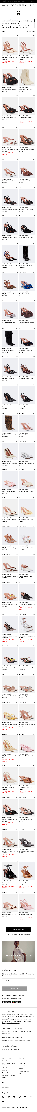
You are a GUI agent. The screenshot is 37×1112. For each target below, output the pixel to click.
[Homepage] (18, 5)
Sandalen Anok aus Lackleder (11, 882)
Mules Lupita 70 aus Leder (10, 149)
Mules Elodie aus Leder (9, 322)
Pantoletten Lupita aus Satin (10, 914)
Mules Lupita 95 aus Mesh (26, 149)
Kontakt (4, 1060)
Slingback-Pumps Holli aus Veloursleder (14, 294)
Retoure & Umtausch (8, 1073)
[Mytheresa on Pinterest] (14, 1096)
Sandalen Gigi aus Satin (26, 819)
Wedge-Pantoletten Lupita (27, 463)
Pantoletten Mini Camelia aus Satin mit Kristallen (16, 519)
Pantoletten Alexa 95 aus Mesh (11, 117)
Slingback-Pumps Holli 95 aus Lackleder (14, 57)
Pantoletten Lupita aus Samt (27, 294)
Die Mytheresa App (24, 1060)
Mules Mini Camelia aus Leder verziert (13, 576)
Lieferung (5, 1070)
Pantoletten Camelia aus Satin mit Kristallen (15, 819)
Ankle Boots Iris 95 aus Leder (27, 89)
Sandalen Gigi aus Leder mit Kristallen (13, 696)
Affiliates (21, 1074)
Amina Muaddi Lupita (13, 1023)
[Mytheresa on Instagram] (20, 1096)
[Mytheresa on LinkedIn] (3, 1096)
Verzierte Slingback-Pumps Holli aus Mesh (14, 209)
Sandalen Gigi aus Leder (9, 724)
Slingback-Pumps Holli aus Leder (12, 378)
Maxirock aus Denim (8, 350)
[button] (17, 36)
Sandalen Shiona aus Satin (27, 787)
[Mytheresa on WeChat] (3, 1101)
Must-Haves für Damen (20, 1019)
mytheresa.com (22, 1107)
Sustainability (23, 1063)
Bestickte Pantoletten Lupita (10, 491)
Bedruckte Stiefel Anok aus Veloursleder (14, 435)
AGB (3, 1082)
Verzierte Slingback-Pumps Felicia (12, 636)
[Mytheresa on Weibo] (30, 1096)
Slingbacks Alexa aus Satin (10, 237)
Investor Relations (24, 1071)
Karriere (21, 1068)
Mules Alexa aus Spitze (26, 519)
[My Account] (30, 5)
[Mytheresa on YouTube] (25, 1096)
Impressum (5, 1087)
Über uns (21, 1058)
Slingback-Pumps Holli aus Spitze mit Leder (15, 787)
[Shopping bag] (34, 5)
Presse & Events (23, 1066)
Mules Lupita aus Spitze (26, 491)
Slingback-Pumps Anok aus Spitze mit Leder (15, 756)
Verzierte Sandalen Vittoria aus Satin (13, 604)
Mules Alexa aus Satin (8, 181)
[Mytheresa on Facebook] (9, 1096)
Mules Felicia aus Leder (26, 576)
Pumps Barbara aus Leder (9, 406)
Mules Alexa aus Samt (25, 350)
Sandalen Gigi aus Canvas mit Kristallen (14, 851)
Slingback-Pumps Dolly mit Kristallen (13, 548)
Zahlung (4, 1067)
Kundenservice (6, 1058)
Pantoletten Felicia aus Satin (27, 604)
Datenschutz (6, 1085)
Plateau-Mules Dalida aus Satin (11, 89)
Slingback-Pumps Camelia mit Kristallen (14, 265)
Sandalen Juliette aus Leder (27, 756)
